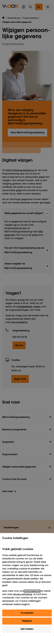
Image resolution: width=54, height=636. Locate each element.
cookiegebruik (32, 591)
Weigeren (27, 621)
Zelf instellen (27, 629)
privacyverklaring (22, 594)
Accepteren (27, 613)
